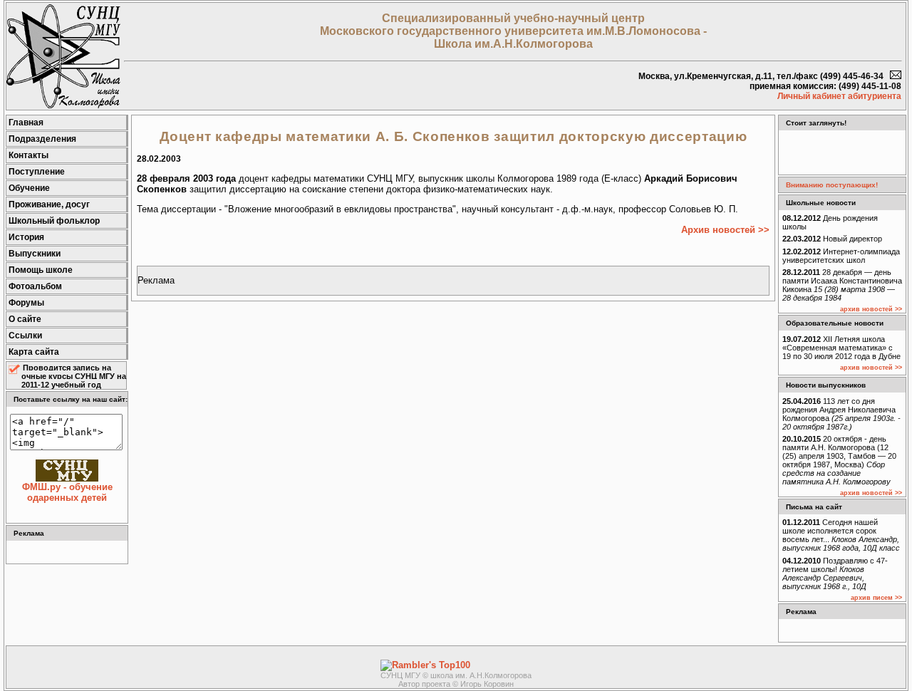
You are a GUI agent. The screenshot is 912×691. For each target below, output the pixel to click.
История (26, 237)
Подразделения (42, 139)
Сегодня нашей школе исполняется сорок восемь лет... (841, 535)
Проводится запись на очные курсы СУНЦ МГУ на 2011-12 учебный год (73, 376)
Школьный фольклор (54, 221)
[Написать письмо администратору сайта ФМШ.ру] (895, 76)
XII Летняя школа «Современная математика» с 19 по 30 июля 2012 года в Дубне (841, 347)
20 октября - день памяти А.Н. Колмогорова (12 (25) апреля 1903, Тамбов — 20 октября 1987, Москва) (839, 460)
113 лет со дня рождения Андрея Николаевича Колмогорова (841, 414)
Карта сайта (34, 352)
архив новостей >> (871, 309)
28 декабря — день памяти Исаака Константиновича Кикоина (842, 285)
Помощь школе (41, 270)
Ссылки (25, 336)
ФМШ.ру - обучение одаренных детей (67, 492)
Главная (26, 123)
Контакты (28, 155)
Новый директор (832, 238)
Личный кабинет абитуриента (839, 96)
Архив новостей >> (725, 229)
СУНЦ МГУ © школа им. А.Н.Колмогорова (456, 675)
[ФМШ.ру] (63, 105)
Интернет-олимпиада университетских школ (841, 255)
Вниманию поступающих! (832, 185)
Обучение (29, 188)
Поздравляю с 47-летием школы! (835, 573)
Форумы (26, 303)
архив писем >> (876, 597)
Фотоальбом (35, 286)
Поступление (37, 172)
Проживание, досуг (49, 204)
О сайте (25, 319)
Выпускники (35, 254)
